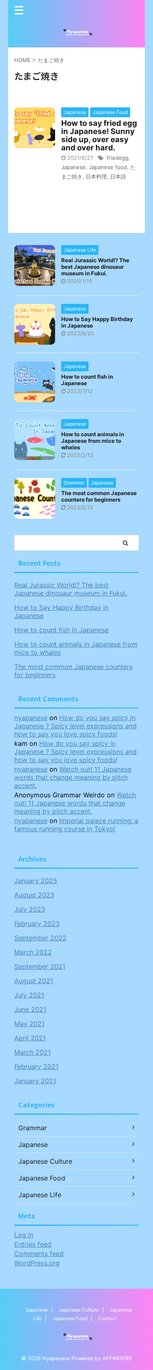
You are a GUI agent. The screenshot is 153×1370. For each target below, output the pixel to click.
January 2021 (35, 1081)
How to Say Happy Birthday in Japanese (61, 611)
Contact (107, 1318)
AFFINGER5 (117, 1358)
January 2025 (35, 881)
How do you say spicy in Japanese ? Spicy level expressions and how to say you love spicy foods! (75, 726)
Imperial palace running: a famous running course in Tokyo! (76, 825)
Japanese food (108, 167)
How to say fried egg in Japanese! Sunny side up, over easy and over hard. (99, 135)
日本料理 (96, 176)
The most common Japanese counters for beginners (99, 496)
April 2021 (30, 1038)
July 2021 (29, 995)
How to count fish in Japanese (61, 630)
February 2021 (36, 1066)
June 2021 (30, 1009)
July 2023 (29, 909)
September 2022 (40, 938)
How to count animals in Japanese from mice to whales (92, 441)
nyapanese (30, 718)
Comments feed (39, 1254)
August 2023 (34, 895)
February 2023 (37, 923)
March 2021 (32, 1052)
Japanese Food (69, 1318)
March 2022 (33, 952)
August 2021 (33, 981)
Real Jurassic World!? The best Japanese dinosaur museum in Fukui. (95, 267)
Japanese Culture (78, 1310)
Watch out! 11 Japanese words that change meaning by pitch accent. (72, 777)
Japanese (73, 167)
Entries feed (32, 1244)
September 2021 (39, 966)
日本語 (118, 176)
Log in (23, 1235)
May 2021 (29, 1024)
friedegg (118, 157)
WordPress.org (37, 1263)
